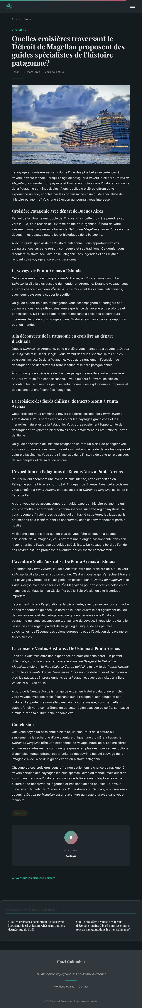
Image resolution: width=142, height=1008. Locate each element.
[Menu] (132, 6)
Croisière (28, 19)
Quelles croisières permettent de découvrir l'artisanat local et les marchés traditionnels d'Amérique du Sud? (36, 925)
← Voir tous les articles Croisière (33, 878)
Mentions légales (64, 986)
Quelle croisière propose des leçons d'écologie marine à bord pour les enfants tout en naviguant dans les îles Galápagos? (103, 925)
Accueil (16, 19)
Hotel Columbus (71, 961)
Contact (83, 986)
